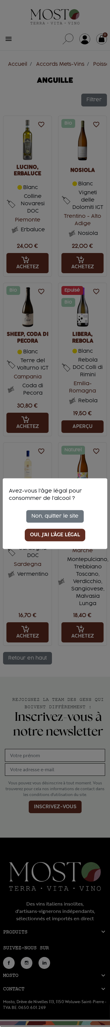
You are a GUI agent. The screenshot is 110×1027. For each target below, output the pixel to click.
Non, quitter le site (55, 516)
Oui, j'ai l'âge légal (55, 534)
